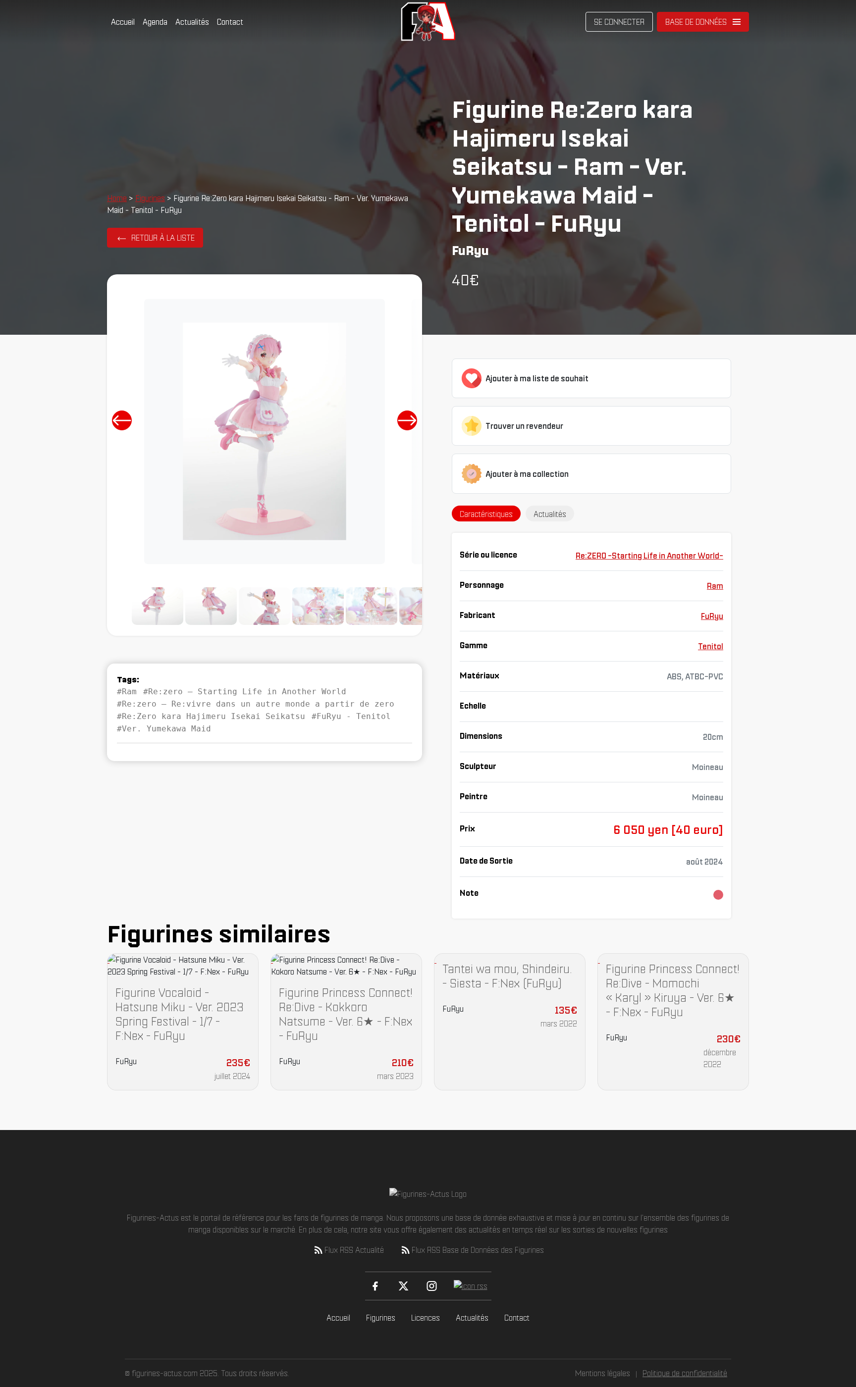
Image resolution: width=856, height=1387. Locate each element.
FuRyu (712, 616)
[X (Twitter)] (403, 1286)
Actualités (192, 22)
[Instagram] (432, 1286)
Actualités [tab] (550, 514)
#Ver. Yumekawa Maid (164, 728)
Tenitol (710, 646)
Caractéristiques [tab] (486, 514)
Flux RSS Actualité (354, 1250)
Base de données (696, 22)
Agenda (155, 22)
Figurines (150, 198)
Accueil (123, 22)
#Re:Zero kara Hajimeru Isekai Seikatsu (211, 716)
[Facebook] (375, 1286)
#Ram (127, 691)
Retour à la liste (163, 238)
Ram (715, 586)
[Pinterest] (470, 1286)
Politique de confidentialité (684, 1373)
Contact (230, 22)
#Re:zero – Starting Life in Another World (244, 691)
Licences (425, 1318)
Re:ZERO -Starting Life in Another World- (649, 556)
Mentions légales (602, 1373)
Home (117, 198)
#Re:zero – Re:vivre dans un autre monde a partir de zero (255, 704)
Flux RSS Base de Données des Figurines (478, 1250)
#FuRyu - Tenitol (351, 716)
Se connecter (619, 22)
